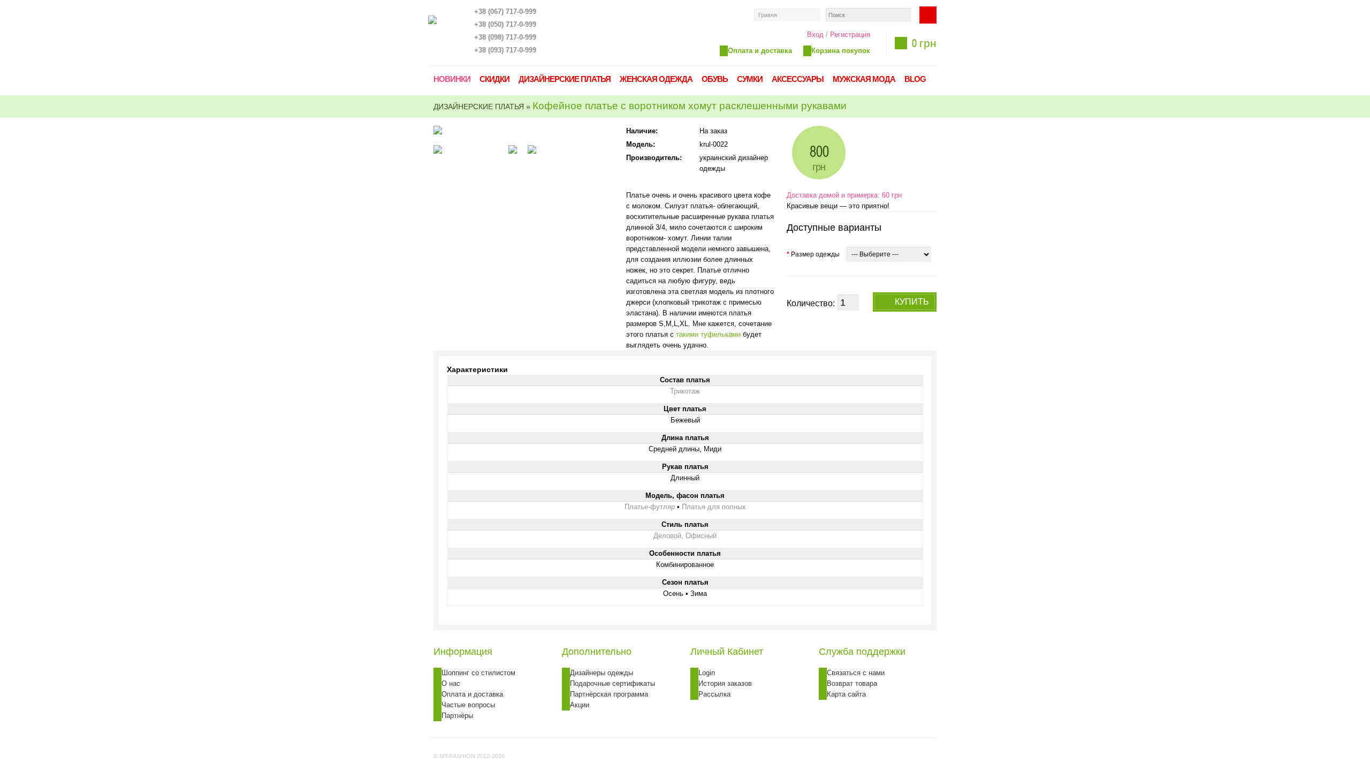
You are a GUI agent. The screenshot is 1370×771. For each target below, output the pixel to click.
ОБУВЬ (715, 79)
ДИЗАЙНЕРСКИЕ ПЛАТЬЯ (565, 79)
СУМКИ (750, 79)
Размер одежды (813, 254)
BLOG (915, 79)
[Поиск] (928, 15)
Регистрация (850, 35)
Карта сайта (846, 694)
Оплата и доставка (760, 51)
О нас (451, 683)
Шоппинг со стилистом (478, 673)
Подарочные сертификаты (612, 683)
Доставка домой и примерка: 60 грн (844, 195)
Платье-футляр (650, 507)
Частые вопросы (468, 705)
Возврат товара (852, 683)
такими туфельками (708, 334)
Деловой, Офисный (685, 536)
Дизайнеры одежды (601, 673)
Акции (579, 705)
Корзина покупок (840, 51)
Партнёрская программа (609, 694)
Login (706, 673)
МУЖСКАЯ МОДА (864, 79)
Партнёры (457, 716)
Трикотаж (685, 391)
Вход (815, 35)
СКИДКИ (494, 79)
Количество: (811, 303)
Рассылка (714, 694)
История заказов (725, 683)
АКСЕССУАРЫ (798, 79)
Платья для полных (714, 507)
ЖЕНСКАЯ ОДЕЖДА (656, 79)
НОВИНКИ (451, 79)
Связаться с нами (856, 673)
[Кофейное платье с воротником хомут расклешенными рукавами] (465, 149)
